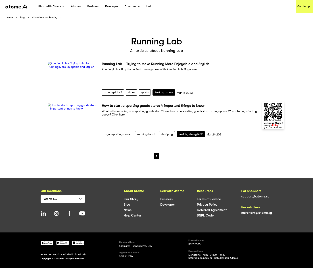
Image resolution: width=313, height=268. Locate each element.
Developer (111, 6)
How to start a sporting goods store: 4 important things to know (153, 106)
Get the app (304, 6)
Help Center (132, 215)
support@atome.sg (255, 196)
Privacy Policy (207, 204)
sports (145, 92)
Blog (22, 17)
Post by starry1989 (191, 134)
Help (149, 6)
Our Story (131, 199)
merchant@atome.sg (256, 213)
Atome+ (76, 6)
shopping (167, 134)
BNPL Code (205, 215)
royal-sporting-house (117, 134)
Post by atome (164, 92)
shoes (131, 92)
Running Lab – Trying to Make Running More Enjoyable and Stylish (155, 64)
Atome (10, 17)
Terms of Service (209, 199)
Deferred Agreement (212, 210)
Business (93, 6)
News (128, 210)
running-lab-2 (113, 92)
